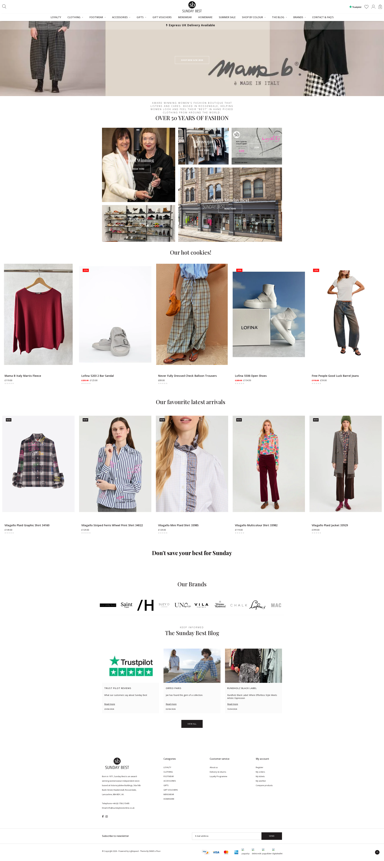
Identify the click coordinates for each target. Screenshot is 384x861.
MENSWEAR (185, 17)
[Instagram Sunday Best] (106, 817)
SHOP (139, 227)
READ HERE (138, 169)
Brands (298, 17)
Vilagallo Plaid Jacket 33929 (330, 525)
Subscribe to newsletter (115, 836)
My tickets (260, 776)
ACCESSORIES (120, 17)
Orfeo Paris (173, 688)
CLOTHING (74, 17)
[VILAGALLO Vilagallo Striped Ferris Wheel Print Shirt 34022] (115, 464)
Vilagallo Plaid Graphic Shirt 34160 (27, 525)
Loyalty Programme (218, 776)
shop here (203, 150)
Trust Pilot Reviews (117, 688)
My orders (260, 771)
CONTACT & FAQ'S (323, 17)
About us (214, 767)
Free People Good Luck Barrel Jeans (335, 376)
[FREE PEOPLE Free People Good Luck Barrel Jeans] (345, 314)
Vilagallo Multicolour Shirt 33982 (256, 525)
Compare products (264, 785)
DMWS (151, 851)
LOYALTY (56, 17)
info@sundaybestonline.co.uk (121, 808)
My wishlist (261, 780)
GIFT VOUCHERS (162, 17)
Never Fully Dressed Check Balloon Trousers (187, 376)
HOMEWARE (205, 17)
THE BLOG (278, 17)
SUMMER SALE (227, 17)
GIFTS (140, 17)
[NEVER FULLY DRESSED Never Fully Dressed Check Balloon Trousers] (192, 314)
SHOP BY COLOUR (252, 17)
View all (192, 723)
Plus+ (158, 851)
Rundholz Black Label (242, 688)
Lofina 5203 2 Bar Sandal (97, 376)
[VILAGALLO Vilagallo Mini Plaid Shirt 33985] (192, 464)
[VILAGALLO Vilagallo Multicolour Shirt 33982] (269, 464)
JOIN (256, 147)
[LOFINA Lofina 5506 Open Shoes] (269, 314)
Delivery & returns (218, 771)
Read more (109, 704)
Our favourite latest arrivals (190, 401)
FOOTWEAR (96, 17)
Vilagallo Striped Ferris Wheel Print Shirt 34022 (112, 525)
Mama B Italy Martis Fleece (22, 376)
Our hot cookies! (190, 252)
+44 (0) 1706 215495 (120, 803)
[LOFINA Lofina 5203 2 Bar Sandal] (115, 314)
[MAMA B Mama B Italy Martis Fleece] (38, 314)
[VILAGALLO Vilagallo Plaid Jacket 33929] (345, 464)
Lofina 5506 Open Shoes (251, 376)
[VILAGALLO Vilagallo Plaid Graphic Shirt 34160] (38, 464)
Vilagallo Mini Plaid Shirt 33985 (178, 525)
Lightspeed (134, 851)
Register (259, 767)
